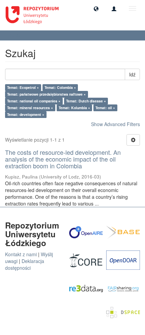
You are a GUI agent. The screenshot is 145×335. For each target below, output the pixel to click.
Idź (132, 74)
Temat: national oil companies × (33, 100)
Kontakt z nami (21, 254)
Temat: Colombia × (60, 87)
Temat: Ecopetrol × (23, 87)
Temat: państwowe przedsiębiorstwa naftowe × (46, 94)
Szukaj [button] (17, 35)
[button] (96, 8)
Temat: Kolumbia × (74, 107)
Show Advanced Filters (115, 124)
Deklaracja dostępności (24, 264)
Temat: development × (25, 114)
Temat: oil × (105, 107)
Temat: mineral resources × (30, 107)
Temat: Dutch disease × (86, 100)
